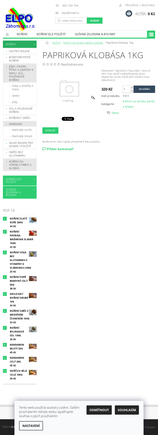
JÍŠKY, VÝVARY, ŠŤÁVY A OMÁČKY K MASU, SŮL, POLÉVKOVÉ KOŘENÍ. (21, 73)
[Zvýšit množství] (132, 87)
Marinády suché (22, 130)
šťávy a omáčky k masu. (22, 87)
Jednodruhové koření (19, 58)
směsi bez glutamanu (17, 153)
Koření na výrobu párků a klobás (20, 165)
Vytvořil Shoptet (146, 427)
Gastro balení (19, 51)
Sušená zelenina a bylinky (95, 34)
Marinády (16, 124)
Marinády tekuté (22, 136)
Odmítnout (99, 410)
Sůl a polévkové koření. (21, 110)
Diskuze (50, 130)
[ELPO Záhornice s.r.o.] (28, 19)
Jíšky (15, 102)
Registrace (148, 5)
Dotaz (115, 113)
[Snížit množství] (132, 91)
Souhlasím (127, 410)
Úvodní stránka (7, 34)
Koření (22, 34)
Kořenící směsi (19, 118)
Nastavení (31, 426)
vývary (15, 95)
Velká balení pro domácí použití (21, 144)
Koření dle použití (51, 34)
